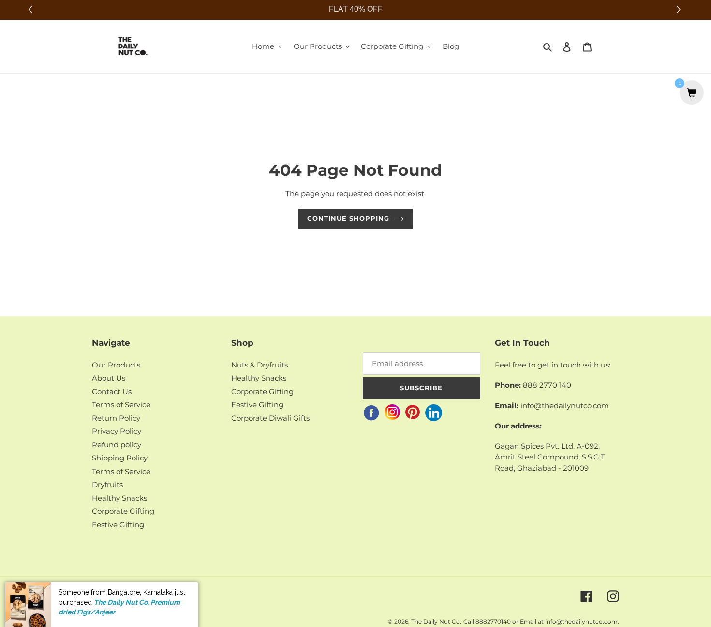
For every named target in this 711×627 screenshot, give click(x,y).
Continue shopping (348, 218)
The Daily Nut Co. (436, 621)
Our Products (116, 364)
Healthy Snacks (119, 498)
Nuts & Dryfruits (259, 364)
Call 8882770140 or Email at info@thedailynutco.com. (541, 621)
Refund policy (116, 444)
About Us (108, 377)
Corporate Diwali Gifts (270, 418)
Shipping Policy (120, 457)
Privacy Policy (116, 431)
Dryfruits (107, 484)
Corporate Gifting (123, 511)
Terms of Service (121, 404)
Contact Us (112, 391)
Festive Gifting (118, 524)
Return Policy (116, 418)
